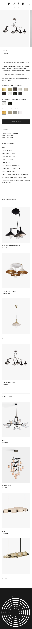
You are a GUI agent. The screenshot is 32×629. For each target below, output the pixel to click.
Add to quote (16, 121)
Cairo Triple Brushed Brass (11, 245)
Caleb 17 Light (6, 485)
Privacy (21, 596)
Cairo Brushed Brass (9, 291)
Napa (3, 440)
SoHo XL (4, 577)
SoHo (3, 531)
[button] (16, 85)
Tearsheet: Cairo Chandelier (10, 133)
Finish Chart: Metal (7, 137)
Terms (16, 596)
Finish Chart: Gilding (7, 135)
